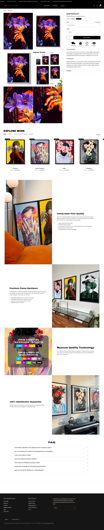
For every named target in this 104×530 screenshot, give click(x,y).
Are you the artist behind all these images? (29, 470)
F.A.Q (29, 509)
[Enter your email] (74, 508)
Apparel (55, 5)
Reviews (6, 503)
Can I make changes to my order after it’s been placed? (33, 447)
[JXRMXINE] (89, 151)
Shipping (69, 70)
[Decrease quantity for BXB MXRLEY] (68, 37)
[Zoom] (30, 15)
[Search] (97, 6)
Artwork (46, 5)
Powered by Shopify (49, 523)
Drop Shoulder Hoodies (23, 134)
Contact (5, 505)
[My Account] (94, 6)
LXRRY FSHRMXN (39, 168)
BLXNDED (15, 168)
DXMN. (64, 168)
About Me (6, 501)
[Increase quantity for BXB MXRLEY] (71, 37)
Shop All (98, 134)
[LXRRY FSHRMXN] (39, 151)
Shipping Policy (32, 505)
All (5, 134)
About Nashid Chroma (9, 498)
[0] (99, 6)
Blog (5, 509)
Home (5, 10)
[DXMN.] (64, 151)
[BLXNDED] (15, 151)
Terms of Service (32, 507)
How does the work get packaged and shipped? (30, 466)
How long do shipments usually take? (27, 462)
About (63, 5)
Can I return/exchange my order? (26, 459)
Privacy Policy (31, 501)
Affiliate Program (8, 507)
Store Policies (32, 498)
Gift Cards (6, 511)
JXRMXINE (89, 168)
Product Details (71, 49)
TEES (10, 134)
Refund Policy (31, 503)
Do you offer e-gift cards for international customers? (34, 451)
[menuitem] (47, 5)
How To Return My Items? (23, 455)
